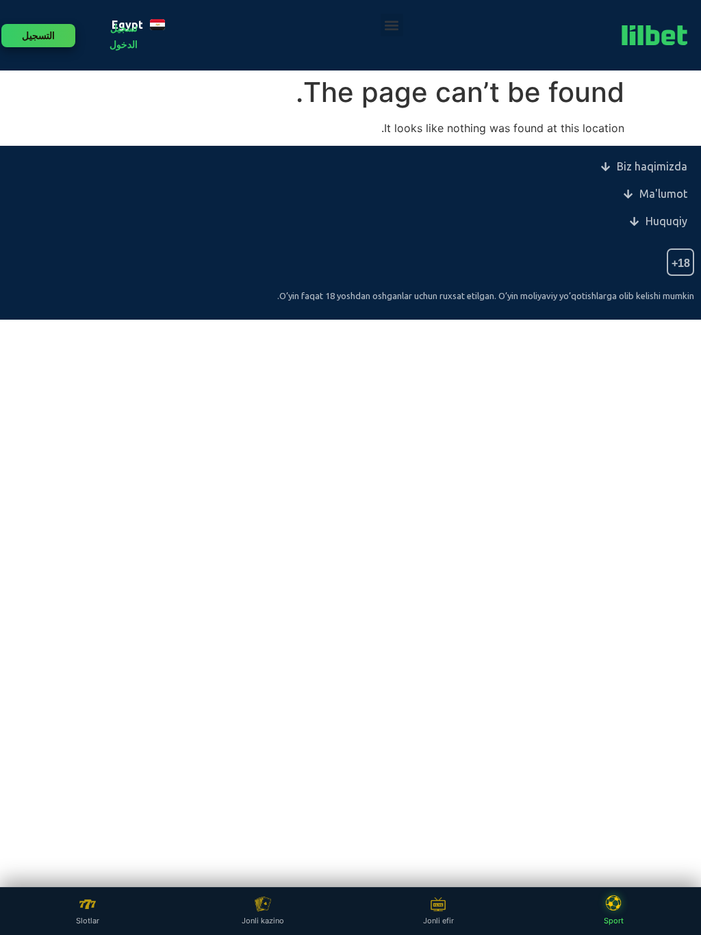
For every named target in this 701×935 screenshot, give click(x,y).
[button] (392, 25)
